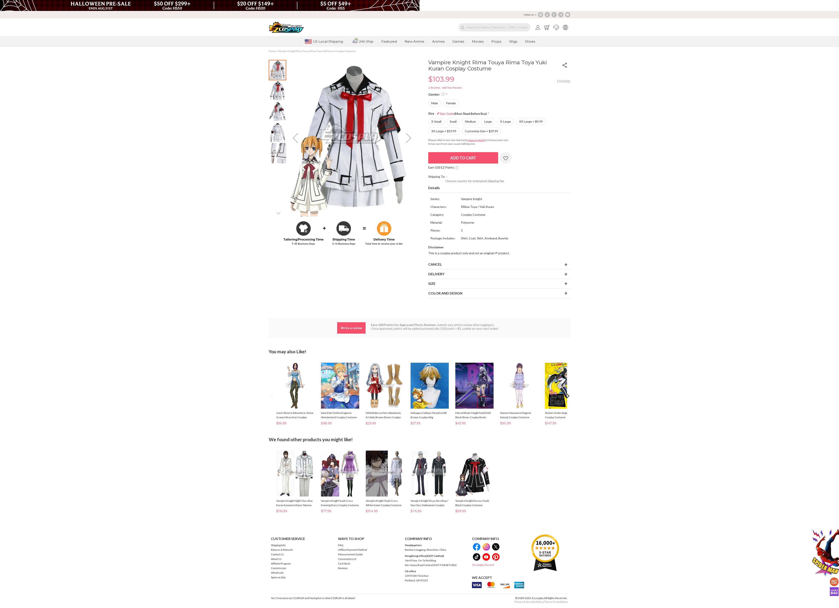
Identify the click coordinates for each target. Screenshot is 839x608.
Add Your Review (452, 87)
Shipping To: (436, 176)
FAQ (340, 545)
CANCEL (435, 264)
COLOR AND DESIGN (445, 293)
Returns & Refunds (282, 549)
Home (272, 51)
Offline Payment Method (352, 549)
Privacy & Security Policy (529, 601)
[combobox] (494, 27)
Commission (278, 568)
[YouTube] (567, 14)
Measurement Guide (350, 554)
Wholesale (277, 572)
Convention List (347, 559)
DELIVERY (436, 274)
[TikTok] (547, 14)
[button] (556, 27)
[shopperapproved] (545, 552)
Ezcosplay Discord (483, 564)
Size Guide (463, 113)
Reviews (343, 568)
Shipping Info (278, 545)
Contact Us (277, 554)
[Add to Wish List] (505, 158)
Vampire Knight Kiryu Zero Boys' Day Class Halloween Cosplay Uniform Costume (429, 505)
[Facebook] (554, 14)
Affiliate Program (281, 563)
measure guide (476, 140)
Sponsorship (278, 577)
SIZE (431, 283)
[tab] (499, 188)
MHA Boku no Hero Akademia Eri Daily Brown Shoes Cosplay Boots (383, 417)
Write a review (351, 328)
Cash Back (344, 563)
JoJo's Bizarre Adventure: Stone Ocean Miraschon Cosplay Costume (294, 417)
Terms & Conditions (556, 601)
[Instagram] (540, 14)
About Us (276, 559)
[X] (560, 14)
